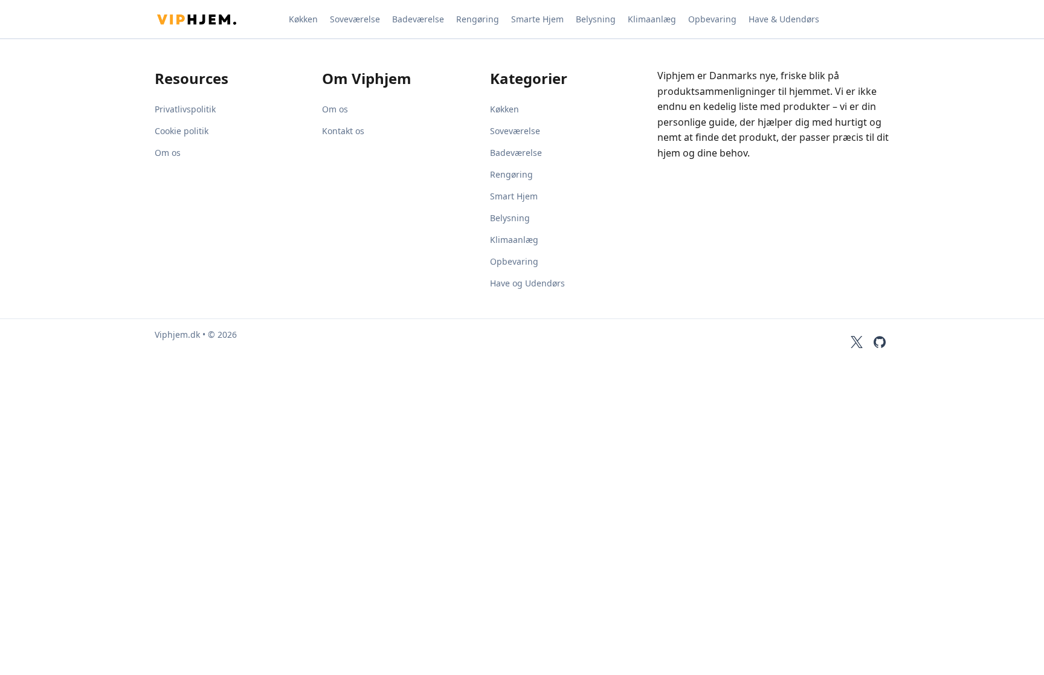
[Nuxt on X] (856, 342)
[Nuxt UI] (215, 19)
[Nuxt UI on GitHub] (879, 342)
